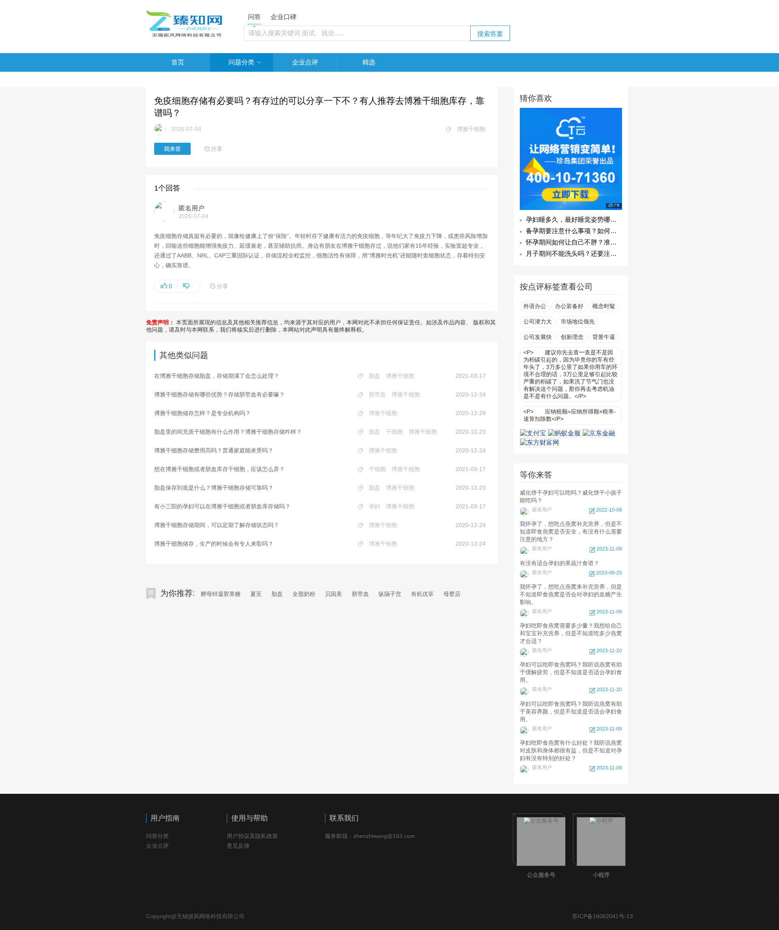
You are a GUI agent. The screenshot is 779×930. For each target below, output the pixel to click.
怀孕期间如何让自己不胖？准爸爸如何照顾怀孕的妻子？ (607, 242)
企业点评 (305, 62)
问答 (254, 16)
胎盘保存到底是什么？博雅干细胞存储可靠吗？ (213, 487)
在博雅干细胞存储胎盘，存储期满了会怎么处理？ (216, 376)
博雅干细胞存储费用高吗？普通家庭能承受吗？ (213, 450)
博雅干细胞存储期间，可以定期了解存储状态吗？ (216, 525)
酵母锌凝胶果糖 (221, 594)
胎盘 (277, 594)
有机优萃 (422, 594)
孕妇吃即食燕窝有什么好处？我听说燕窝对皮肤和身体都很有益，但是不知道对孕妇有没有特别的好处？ (571, 755)
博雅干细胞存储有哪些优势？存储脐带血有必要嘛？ (219, 394)
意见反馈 (238, 845)
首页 (177, 62)
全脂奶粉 (304, 594)
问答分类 (157, 836)
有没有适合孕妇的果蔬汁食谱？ (571, 568)
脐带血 (360, 594)
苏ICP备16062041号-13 (602, 916)
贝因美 (333, 594)
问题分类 (241, 62)
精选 (368, 62)
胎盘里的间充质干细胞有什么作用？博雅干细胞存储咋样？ (228, 432)
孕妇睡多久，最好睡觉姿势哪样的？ (578, 219)
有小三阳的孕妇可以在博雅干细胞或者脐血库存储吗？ (222, 506)
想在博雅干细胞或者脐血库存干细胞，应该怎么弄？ (219, 469)
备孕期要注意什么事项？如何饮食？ (578, 230)
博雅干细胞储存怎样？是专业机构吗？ (202, 413)
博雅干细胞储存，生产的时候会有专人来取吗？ (213, 543)
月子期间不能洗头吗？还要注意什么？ (581, 253)
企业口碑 (284, 16)
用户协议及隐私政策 (252, 836)
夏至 (256, 594)
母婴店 (452, 594)
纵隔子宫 (390, 594)
